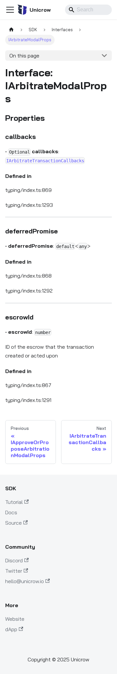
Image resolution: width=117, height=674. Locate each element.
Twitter (13, 571)
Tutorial (14, 502)
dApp (11, 629)
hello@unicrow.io (24, 581)
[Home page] (11, 30)
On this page (24, 55)
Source (13, 522)
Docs (11, 512)
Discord (14, 560)
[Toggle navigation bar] (10, 10)
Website (14, 619)
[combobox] (88, 10)
